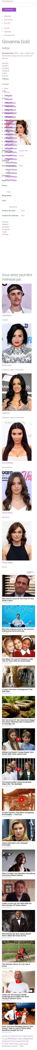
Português (18, 1041)
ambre (6, 110)
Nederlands (6, 1041)
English (24, 1036)
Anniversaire (8, 20)
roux (5, 152)
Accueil (6, 28)
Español (30, 1036)
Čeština (13, 1036)
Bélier (6, 89)
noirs (6, 149)
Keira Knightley (7, 562)
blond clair (7, 124)
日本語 (25, 1039)
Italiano (20, 1039)
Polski (12, 1041)
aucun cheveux (9, 117)
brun (5, 135)
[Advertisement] (18, 254)
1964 (26, 151)
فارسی (20, 1044)
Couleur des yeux (17, 56)
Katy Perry (6, 413)
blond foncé (8, 127)
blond (6, 120)
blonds (6, 131)
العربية (25, 1044)
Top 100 (7, 23)
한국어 (30, 1039)
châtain (6, 142)
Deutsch (19, 1036)
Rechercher (9, 9)
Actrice (6, 48)
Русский (5, 1044)
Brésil (21, 166)
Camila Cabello (7, 513)
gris (5, 145)
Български (6, 1036)
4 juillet (21, 151)
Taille (27, 53)
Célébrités (7, 16)
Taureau (7, 92)
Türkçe (10, 1044)
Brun (23, 211)
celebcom (7, 1)
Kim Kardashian (7, 463)
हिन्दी (9, 1039)
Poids (32, 53)
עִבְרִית (16, 1044)
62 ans (21, 156)
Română (26, 1041)
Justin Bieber (7, 315)
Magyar (14, 1039)
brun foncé (8, 138)
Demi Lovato (6, 365)
